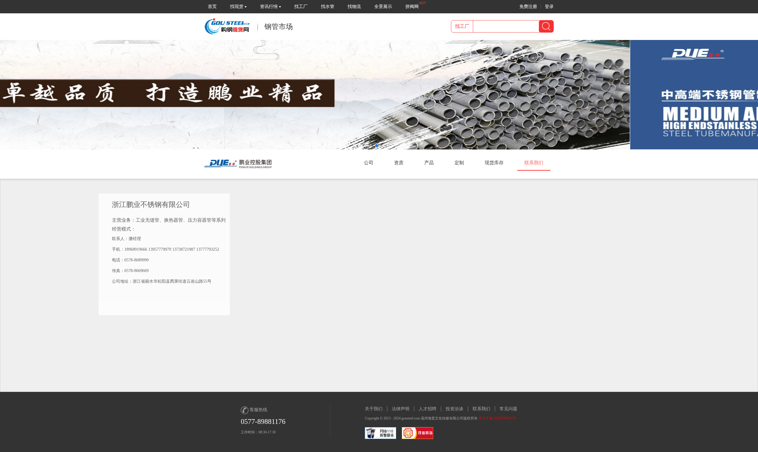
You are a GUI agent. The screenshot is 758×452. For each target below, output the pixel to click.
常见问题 (508, 408)
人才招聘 (427, 408)
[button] (376, 145)
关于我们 (374, 408)
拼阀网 (412, 6)
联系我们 (481, 408)
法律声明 (400, 408)
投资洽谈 (454, 408)
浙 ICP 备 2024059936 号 (497, 418)
